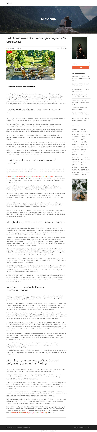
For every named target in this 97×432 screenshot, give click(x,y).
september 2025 (85, 134)
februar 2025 (75, 144)
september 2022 (85, 172)
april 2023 (74, 167)
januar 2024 (75, 157)
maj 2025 (83, 139)
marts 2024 (84, 154)
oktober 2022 (75, 172)
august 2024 (75, 149)
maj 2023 (83, 164)
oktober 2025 (75, 134)
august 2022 (75, 174)
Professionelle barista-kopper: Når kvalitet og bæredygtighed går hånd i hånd (81, 78)
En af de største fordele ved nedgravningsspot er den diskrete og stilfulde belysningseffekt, (30, 176)
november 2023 (76, 159)
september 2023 (85, 159)
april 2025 (74, 142)
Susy (9, 3)
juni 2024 (74, 152)
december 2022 (76, 169)
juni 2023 (74, 164)
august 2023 (75, 162)
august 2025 (75, 136)
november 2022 (85, 169)
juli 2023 (83, 162)
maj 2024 (83, 152)
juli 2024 (83, 149)
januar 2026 (84, 131)
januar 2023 (84, 167)
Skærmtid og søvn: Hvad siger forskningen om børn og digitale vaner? (80, 102)
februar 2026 (75, 131)
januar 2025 (84, 144)
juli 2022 (83, 174)
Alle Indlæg (63, 48)
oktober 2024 (84, 147)
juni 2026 (83, 129)
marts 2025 (84, 142)
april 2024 (74, 154)
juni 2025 (74, 139)
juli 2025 (83, 136)
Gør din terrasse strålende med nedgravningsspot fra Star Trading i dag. (28, 412)
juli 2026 (74, 129)
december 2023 (85, 157)
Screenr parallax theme (78, 427)
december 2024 (76, 147)
